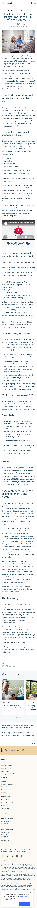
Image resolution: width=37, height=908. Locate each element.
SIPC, (8, 868)
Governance (18, 849)
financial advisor (8, 635)
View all (4, 679)
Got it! (24, 904)
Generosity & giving (25, 10)
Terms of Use (12, 851)
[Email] (10, 666)
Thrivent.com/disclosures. (16, 871)
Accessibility (4, 851)
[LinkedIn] (7, 666)
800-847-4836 (5, 841)
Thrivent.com (32, 878)
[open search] (31, 3)
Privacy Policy (23, 896)
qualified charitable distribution (14, 146)
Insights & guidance (13, 10)
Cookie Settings (5, 849)
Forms (11, 849)
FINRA (2, 868)
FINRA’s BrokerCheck (7, 879)
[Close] (30, 892)
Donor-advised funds (10, 375)
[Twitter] (3, 666)
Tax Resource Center (27, 849)
